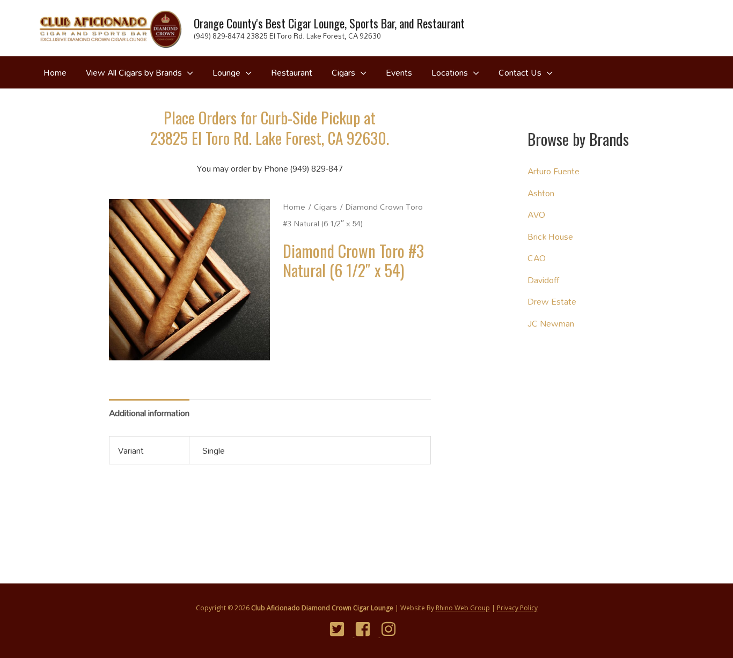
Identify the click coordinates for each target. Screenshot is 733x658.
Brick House (550, 236)
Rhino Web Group (463, 607)
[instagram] (392, 629)
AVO (536, 214)
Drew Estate (551, 301)
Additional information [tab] (149, 413)
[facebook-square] (367, 629)
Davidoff (543, 280)
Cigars (325, 206)
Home (294, 206)
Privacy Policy (517, 607)
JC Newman (550, 323)
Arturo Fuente (553, 171)
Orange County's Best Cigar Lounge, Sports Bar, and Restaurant (329, 23)
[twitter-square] (341, 629)
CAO (536, 258)
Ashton (540, 193)
